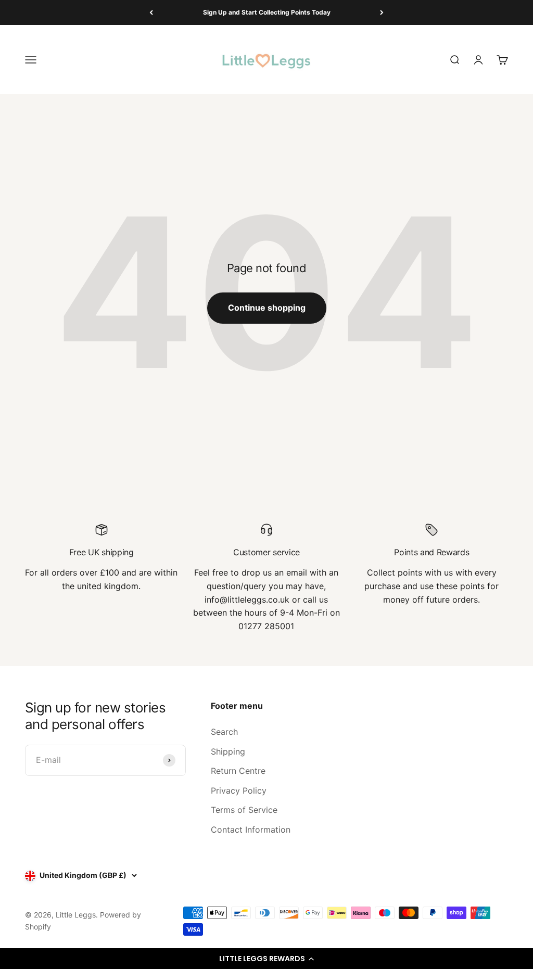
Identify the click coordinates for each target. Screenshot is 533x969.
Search (224, 731)
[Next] (382, 12)
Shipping (228, 751)
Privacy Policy (238, 790)
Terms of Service (244, 810)
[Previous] (151, 12)
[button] (266, 958)
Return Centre (238, 771)
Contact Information (250, 829)
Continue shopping (267, 307)
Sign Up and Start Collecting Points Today (267, 12)
